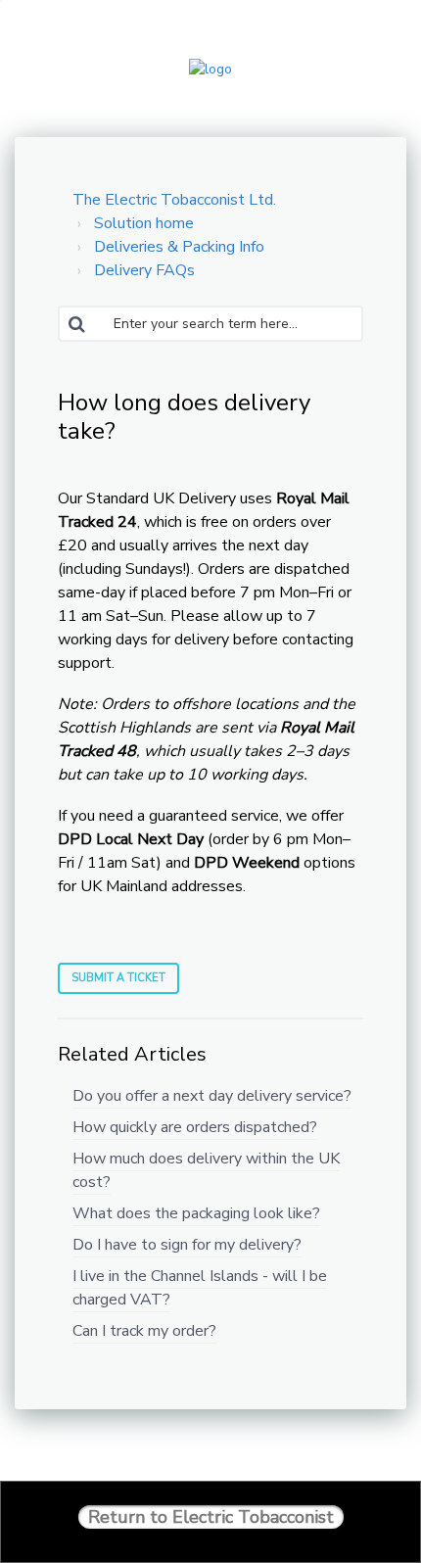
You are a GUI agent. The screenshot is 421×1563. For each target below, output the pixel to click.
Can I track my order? (144, 1331)
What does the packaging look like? (196, 1213)
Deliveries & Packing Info (179, 247)
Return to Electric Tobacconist (211, 1517)
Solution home (144, 223)
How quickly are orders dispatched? (194, 1127)
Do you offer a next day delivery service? (211, 1096)
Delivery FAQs (144, 270)
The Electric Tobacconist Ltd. (174, 200)
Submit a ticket (118, 978)
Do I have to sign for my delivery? (187, 1244)
